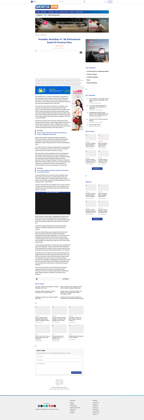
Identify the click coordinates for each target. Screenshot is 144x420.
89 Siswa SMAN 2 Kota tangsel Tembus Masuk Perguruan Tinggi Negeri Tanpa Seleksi (99, 100)
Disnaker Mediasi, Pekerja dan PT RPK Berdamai (76, 337)
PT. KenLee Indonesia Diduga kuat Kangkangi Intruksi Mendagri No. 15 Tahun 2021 (97, 107)
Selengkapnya (96, 168)
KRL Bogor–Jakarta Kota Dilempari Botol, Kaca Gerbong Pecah (58, 337)
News (88, 80)
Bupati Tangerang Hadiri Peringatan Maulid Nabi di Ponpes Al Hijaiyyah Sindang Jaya (51, 133)
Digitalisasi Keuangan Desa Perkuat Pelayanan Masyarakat (46, 297)
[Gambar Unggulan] (56, 51)
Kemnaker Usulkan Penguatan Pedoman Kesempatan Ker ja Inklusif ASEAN (53, 171)
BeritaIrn (37, 34)
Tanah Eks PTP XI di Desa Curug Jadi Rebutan (98, 120)
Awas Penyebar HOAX (94, 124)
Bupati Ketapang (92, 83)
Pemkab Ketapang (92, 77)
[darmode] (105, 1)
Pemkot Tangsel (92, 74)
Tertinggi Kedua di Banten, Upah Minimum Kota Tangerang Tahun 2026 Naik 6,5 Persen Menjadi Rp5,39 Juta (98, 114)
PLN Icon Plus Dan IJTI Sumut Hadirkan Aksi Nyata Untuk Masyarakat (42, 337)
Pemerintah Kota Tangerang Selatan (98, 71)
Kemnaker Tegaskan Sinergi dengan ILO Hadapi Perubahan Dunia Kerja (46, 287)
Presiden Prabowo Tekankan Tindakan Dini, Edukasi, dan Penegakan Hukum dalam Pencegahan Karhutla (71, 292)
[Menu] (32, 1)
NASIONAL (43, 34)
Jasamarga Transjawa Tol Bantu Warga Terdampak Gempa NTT (75, 319)
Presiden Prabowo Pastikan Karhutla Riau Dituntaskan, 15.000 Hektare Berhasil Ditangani (72, 297)
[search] (84, 1)
